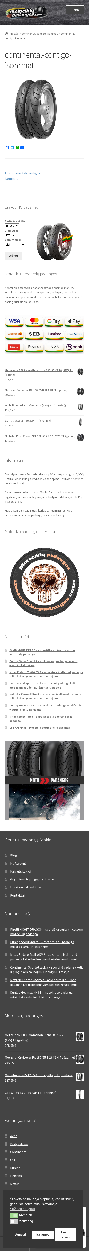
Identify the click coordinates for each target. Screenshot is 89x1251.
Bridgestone (19, 1144)
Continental (19, 1152)
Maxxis (14, 1184)
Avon (13, 1136)
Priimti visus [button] (65, 1234)
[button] (14, 1215)
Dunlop (15, 1168)
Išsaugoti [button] (43, 1234)
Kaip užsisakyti (20, 871)
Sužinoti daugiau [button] (22, 1209)
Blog (13, 855)
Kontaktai (17, 895)
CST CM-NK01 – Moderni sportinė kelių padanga (39, 727)
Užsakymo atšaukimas (26, 887)
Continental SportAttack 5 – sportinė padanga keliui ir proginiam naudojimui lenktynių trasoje (44, 685)
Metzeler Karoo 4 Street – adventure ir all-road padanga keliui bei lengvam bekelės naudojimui (45, 696)
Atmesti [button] (20, 1234)
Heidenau (16, 1176)
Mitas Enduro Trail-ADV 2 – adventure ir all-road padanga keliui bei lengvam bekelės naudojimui (46, 674)
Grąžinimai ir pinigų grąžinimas (32, 879)
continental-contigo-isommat (40, 33)
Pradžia (14, 33)
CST (13, 1160)
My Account (18, 863)
